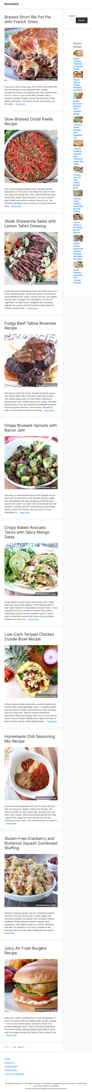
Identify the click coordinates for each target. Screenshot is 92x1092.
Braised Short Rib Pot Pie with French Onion (27, 19)
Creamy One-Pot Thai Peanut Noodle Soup (77, 181)
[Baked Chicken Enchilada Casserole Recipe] (78, 53)
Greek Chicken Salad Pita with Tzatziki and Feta (77, 276)
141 (15, 1047)
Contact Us (9, 1062)
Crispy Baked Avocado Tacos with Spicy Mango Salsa (26, 532)
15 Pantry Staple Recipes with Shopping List (77, 131)
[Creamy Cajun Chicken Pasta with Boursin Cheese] (78, 193)
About (7, 1059)
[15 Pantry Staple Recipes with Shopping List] (78, 119)
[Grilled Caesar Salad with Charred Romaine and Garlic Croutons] (78, 238)
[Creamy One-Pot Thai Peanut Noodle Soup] (78, 169)
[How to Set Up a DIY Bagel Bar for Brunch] (78, 217)
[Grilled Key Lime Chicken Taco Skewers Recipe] (78, 95)
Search (72, 16)
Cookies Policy (11, 1066)
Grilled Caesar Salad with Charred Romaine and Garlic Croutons (78, 251)
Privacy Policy (10, 1070)
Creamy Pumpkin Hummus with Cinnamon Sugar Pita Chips (78, 156)
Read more (20, 104)
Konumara (11, 4)
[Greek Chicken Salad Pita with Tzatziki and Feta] (78, 264)
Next (21, 1047)
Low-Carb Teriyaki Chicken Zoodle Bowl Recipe (29, 636)
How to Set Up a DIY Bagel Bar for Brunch (77, 227)
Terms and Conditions (14, 1074)
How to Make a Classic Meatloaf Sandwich (77, 85)
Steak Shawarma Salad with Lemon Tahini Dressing (30, 223)
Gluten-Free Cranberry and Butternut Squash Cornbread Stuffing (30, 843)
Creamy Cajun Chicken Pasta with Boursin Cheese (78, 205)
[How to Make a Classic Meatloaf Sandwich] (78, 74)
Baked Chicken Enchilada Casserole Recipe (78, 64)
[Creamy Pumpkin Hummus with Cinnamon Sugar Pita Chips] (78, 143)
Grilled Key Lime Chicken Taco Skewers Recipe (77, 107)
